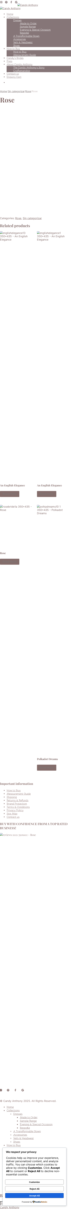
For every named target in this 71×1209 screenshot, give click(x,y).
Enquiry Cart (14, 76)
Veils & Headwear (23, 42)
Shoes (16, 45)
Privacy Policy (15, 810)
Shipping (12, 797)
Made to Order (28, 23)
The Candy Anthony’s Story (28, 67)
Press (9, 61)
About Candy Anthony (19, 64)
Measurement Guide (24, 54)
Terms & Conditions (18, 807)
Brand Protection (17, 803)
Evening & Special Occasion (35, 29)
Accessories (19, 39)
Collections (13, 17)
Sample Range (28, 26)
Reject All (34, 1188)
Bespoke (24, 32)
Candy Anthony (9, 1207)
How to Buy (13, 48)
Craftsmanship (21, 70)
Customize (34, 1182)
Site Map (12, 813)
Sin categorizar (16, 91)
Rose (28, 91)
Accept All (34, 1195)
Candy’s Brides (15, 58)
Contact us (13, 73)
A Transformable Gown (26, 36)
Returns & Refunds (17, 800)
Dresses (17, 20)
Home (10, 14)
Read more (10, 493)
